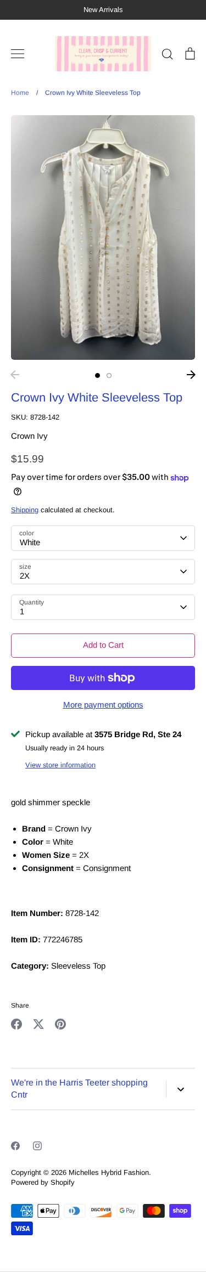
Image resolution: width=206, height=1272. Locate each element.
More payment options (103, 704)
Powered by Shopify (43, 1182)
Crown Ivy (29, 435)
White (30, 542)
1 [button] (97, 375)
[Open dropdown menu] (180, 1089)
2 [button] (109, 375)
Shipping (24, 510)
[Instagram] (37, 1146)
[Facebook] (15, 1146)
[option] (103, 237)
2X (25, 575)
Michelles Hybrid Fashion (109, 1172)
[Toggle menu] (17, 53)
